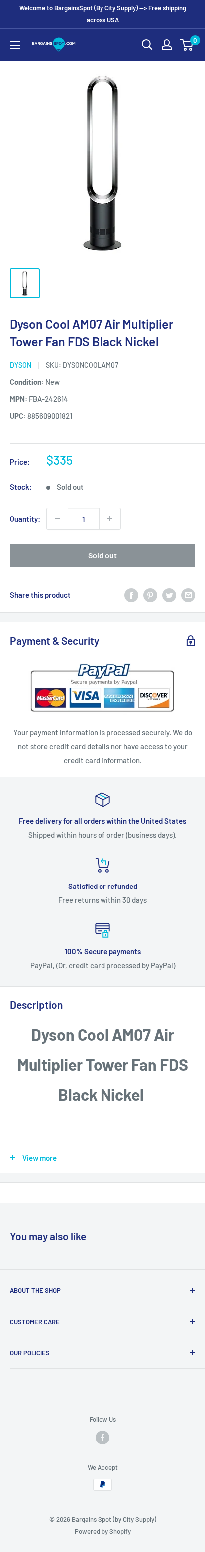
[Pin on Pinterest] (150, 594)
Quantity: (25, 518)
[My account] (167, 44)
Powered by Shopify (103, 1531)
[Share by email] (188, 594)
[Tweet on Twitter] (169, 594)
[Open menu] (15, 45)
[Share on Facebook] (131, 594)
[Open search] (147, 44)
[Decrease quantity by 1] (57, 518)
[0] (187, 45)
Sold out (102, 555)
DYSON (20, 365)
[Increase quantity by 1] (110, 518)
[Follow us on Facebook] (102, 1437)
